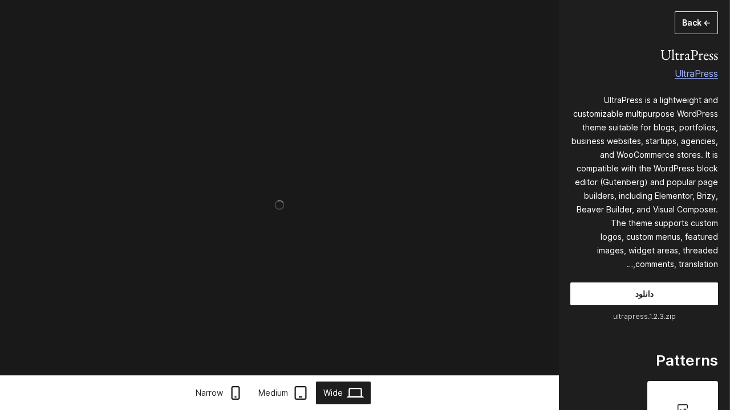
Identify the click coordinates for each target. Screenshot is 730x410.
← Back (696, 22)
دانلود (644, 293)
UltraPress (696, 73)
